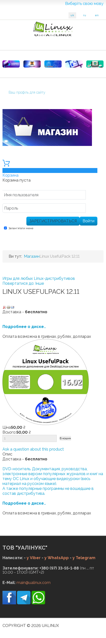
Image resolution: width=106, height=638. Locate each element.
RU (84, 15)
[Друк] (8, 307)
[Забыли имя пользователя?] (91, 195)
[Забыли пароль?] (91, 209)
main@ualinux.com (34, 582)
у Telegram (83, 557)
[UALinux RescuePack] (95, 64)
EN (97, 15)
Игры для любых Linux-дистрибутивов (38, 278)
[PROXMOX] (32, 64)
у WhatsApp (56, 557)
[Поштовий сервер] (53, 64)
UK (72, 15)
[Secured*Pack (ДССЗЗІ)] (11, 64)
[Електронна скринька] (12, 307)
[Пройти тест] (74, 64)
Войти (88, 221)
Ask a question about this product (33, 449)
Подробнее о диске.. (24, 326)
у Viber (34, 557)
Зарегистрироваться (53, 221)
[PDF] (4, 307)
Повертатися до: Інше (23, 283)
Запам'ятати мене (20, 228)
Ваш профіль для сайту (27, 92)
